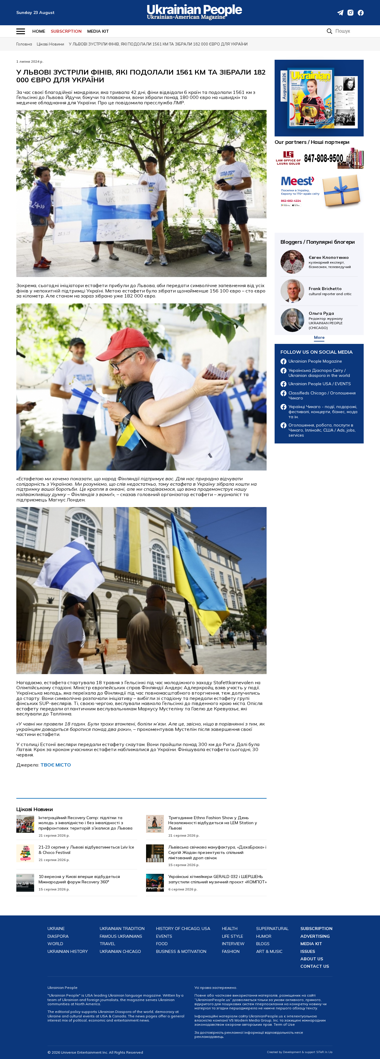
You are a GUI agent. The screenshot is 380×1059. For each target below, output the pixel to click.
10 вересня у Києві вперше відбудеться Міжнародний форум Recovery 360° (79, 879)
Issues (307, 951)
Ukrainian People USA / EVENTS (320, 383)
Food (162, 944)
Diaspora (58, 936)
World (55, 944)
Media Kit (98, 31)
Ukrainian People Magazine (315, 361)
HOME (38, 31)
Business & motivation (181, 951)
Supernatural (272, 928)
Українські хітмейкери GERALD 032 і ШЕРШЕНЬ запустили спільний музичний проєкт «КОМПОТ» (217, 879)
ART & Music (269, 951)
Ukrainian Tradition (122, 928)
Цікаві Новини (34, 809)
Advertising (315, 936)
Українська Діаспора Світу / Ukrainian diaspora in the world (319, 373)
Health (230, 928)
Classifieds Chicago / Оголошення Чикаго (322, 396)
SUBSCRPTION (66, 31)
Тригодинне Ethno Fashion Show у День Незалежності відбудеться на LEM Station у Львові (212, 823)
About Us (311, 959)
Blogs (263, 944)
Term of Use (284, 1024)
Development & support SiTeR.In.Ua (307, 1052)
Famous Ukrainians (121, 936)
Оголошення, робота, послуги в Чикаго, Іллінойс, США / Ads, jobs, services (322, 430)
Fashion (231, 951)
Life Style (232, 936)
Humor (263, 936)
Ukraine (56, 928)
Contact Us (314, 966)
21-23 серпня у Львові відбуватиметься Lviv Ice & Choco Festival (86, 849)
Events (164, 936)
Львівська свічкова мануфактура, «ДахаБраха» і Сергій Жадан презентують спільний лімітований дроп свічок (217, 852)
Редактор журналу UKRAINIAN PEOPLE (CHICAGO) (326, 320)
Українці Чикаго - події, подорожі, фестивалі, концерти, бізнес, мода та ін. (323, 411)
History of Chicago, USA (183, 928)
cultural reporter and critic (330, 291)
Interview (233, 944)
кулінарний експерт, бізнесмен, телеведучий (330, 262)
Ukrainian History (68, 951)
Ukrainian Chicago (120, 951)
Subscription (316, 928)
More (319, 337)
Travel (107, 944)
